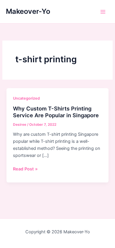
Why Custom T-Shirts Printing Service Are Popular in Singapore (56, 112)
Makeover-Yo (28, 11)
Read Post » (25, 169)
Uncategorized (26, 98)
